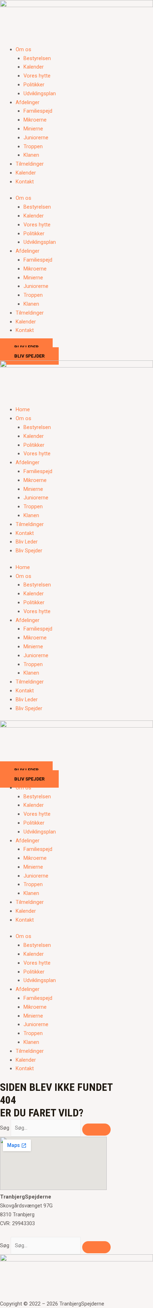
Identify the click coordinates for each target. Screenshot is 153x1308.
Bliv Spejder (29, 550)
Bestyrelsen (37, 58)
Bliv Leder (27, 541)
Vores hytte (37, 76)
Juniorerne (35, 137)
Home (23, 409)
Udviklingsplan (39, 93)
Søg (4, 1128)
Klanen (31, 155)
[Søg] (96, 1130)
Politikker (33, 84)
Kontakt (25, 181)
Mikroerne (35, 120)
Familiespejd (37, 111)
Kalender (33, 67)
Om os (23, 49)
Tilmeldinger (30, 164)
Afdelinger (27, 102)
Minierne (33, 128)
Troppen (33, 146)
